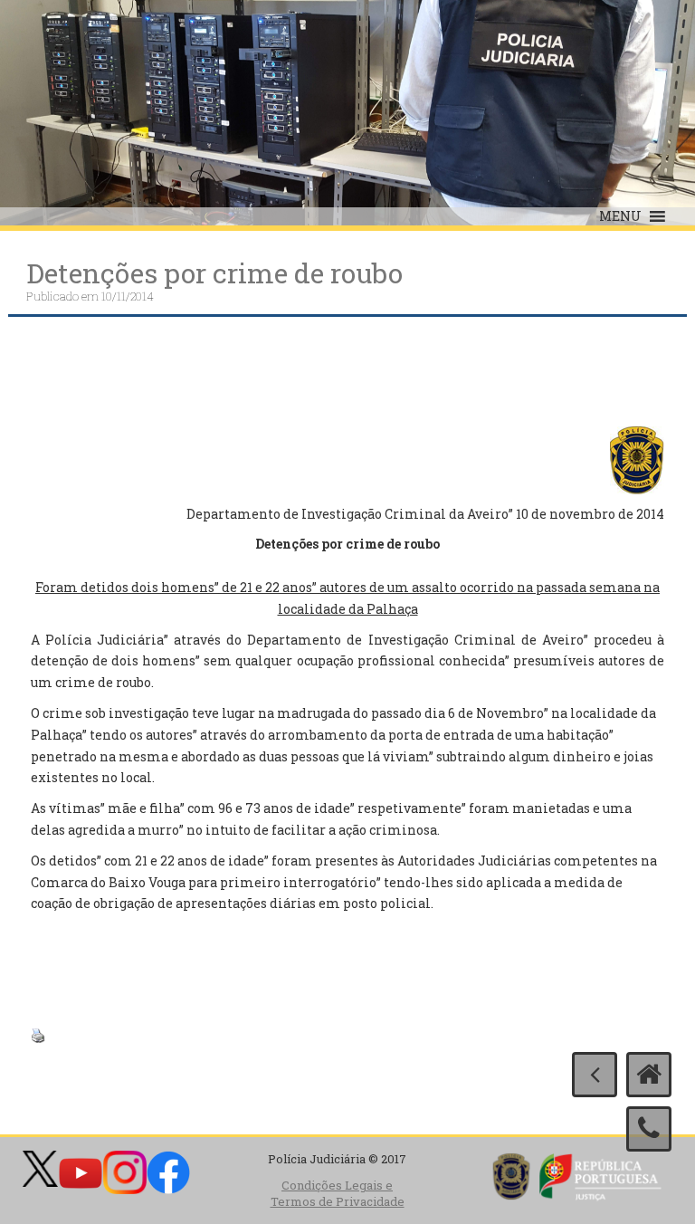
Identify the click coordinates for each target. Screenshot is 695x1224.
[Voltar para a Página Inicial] (648, 1074)
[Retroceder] (594, 1074)
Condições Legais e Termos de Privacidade (338, 1193)
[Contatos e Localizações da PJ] (648, 1129)
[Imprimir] (38, 1034)
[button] (620, 216)
